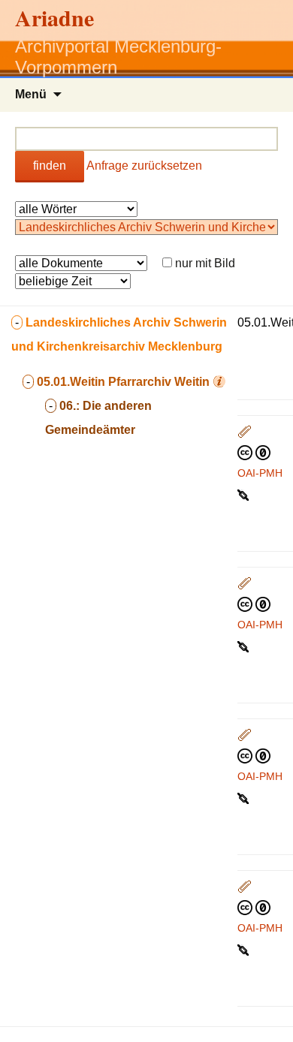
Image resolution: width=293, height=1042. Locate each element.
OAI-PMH (259, 473)
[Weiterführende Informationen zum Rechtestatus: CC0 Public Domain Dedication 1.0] (253, 452)
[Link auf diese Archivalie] (244, 494)
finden (49, 165)
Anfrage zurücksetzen (144, 165)
